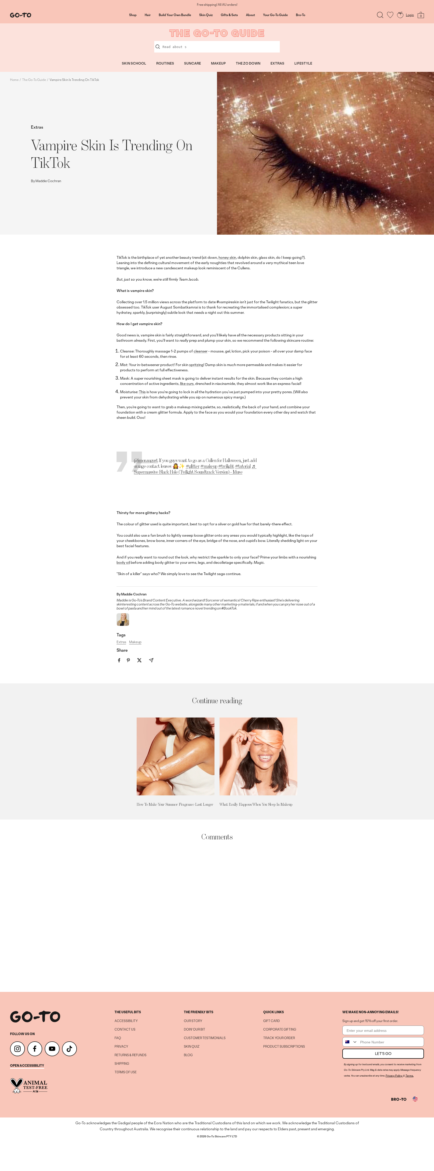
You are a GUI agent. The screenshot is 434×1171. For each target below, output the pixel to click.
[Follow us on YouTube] (52, 1049)
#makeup (208, 466)
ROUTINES (165, 63)
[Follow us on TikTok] (69, 1049)
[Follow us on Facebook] (35, 1049)
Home (14, 80)
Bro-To (300, 15)
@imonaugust (146, 460)
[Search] (380, 15)
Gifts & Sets (229, 15)
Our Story (193, 1021)
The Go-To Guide (34, 80)
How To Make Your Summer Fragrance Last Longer (175, 804)
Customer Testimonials (205, 1038)
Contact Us (125, 1029)
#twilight (226, 466)
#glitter (192, 466)
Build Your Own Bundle (175, 15)
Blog (188, 1055)
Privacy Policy (394, 1075)
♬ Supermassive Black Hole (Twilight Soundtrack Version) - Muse (195, 469)
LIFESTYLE (303, 63)
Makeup (135, 642)
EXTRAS (277, 63)
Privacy (121, 1046)
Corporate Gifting (279, 1029)
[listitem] (119, 660)
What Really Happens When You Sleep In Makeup (256, 804)
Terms (409, 1075)
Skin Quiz (206, 15)
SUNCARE (192, 63)
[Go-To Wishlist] (390, 15)
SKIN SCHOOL (134, 63)
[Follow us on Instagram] (17, 1049)
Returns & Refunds (130, 1055)
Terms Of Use (126, 1072)
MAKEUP (218, 63)
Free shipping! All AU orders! (217, 5)
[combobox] (350, 1041)
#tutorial (243, 466)
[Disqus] (217, 916)
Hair (148, 15)
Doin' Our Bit (194, 1029)
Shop (133, 15)
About (250, 15)
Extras (37, 127)
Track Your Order (279, 1038)
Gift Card (271, 1021)
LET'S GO (383, 1053)
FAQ (118, 1038)
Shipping (122, 1063)
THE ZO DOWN (248, 63)
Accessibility (126, 1021)
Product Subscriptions (284, 1046)
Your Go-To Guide (275, 15)
